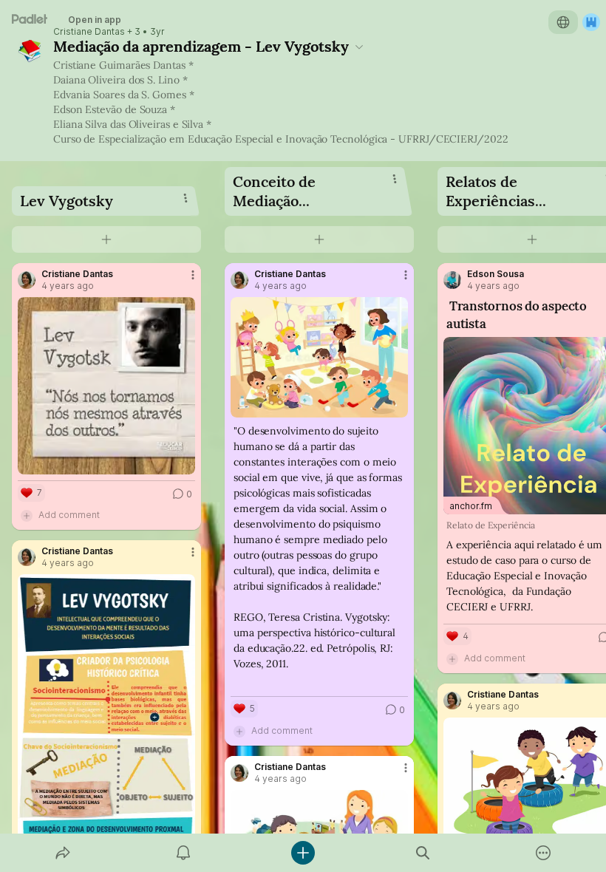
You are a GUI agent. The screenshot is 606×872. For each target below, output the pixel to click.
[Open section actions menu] (185, 198)
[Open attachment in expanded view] (106, 385)
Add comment (69, 514)
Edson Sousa (495, 274)
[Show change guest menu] (591, 22)
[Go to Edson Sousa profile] (452, 280)
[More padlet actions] (543, 853)
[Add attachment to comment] (26, 515)
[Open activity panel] (183, 853)
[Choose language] (563, 22)
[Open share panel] (63, 853)
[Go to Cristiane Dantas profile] (26, 280)
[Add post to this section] (106, 239)
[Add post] (303, 853)
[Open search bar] (423, 853)
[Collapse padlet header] (359, 46)
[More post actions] (183, 280)
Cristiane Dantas (89, 32)
